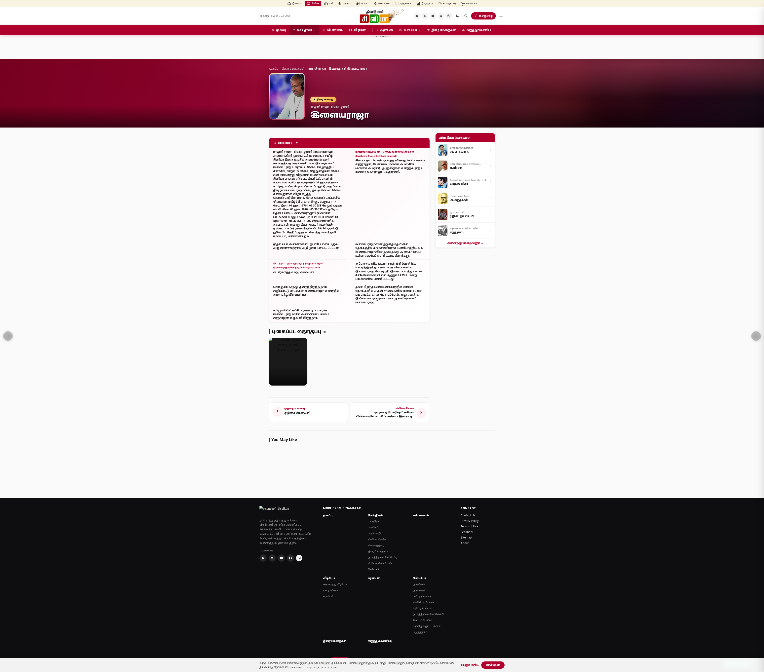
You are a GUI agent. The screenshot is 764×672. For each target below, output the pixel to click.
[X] (425, 16)
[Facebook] (417, 16)
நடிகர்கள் (419, 584)
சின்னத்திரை (376, 545)
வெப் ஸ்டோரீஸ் (422, 620)
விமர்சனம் (421, 515)
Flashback (373, 569)
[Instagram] (441, 16)
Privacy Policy (469, 521)
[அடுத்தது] (756, 336)
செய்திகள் (375, 515)
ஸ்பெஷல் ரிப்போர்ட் (380, 563)
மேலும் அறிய (470, 665)
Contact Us (468, 515)
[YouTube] (433, 16)
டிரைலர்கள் (330, 590)
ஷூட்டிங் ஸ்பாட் (423, 608)
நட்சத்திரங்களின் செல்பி (428, 614)
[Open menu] (501, 15)
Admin (465, 543)
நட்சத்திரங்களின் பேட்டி (382, 557)
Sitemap (466, 537)
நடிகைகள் (419, 590)
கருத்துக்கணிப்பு (380, 641)
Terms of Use (469, 526)
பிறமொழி (374, 533)
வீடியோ (329, 578)
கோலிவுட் (374, 521)
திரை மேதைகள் (293, 68)
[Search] (466, 15)
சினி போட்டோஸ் (423, 602)
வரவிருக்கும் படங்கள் (426, 626)
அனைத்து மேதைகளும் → (465, 243)
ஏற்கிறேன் (493, 665)
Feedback (467, 532)
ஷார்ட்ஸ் (328, 596)
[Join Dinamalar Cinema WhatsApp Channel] (449, 16)
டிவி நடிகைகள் (422, 596)
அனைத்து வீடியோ (335, 584)
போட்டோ (419, 578)
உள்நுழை (486, 16)
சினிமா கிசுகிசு (377, 539)
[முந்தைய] (8, 336)
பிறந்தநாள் (420, 632)
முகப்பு (273, 68)
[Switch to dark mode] (457, 15)
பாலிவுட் (373, 527)
